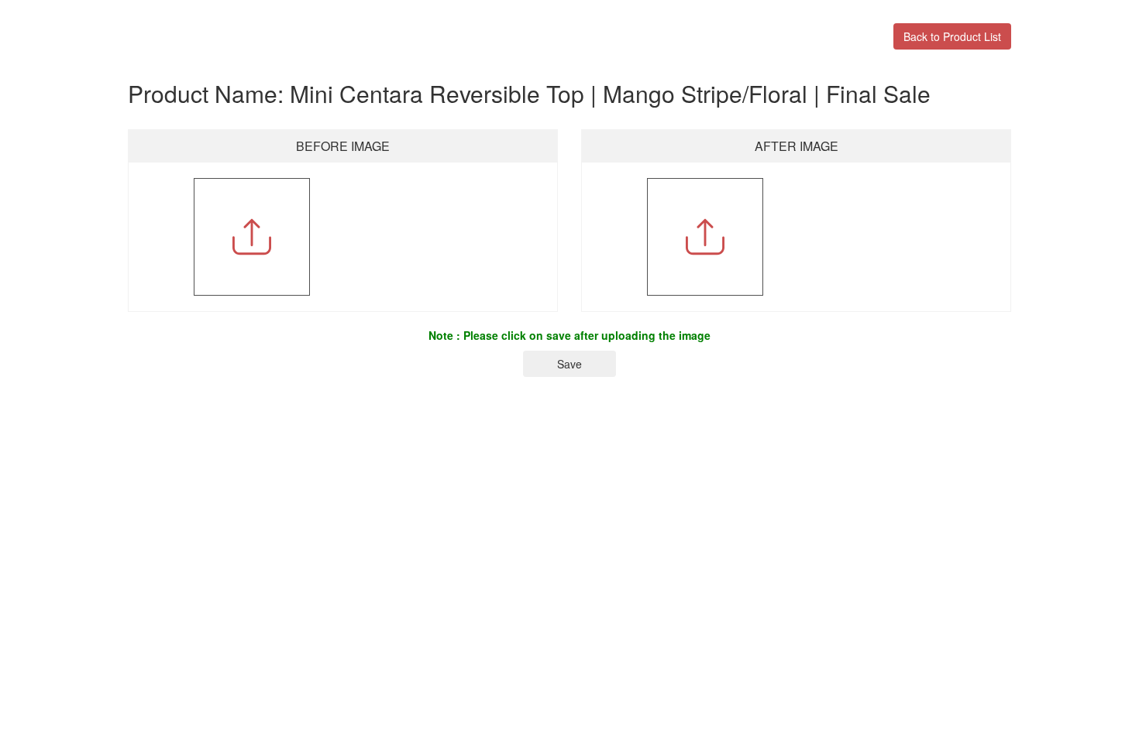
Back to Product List (952, 36)
